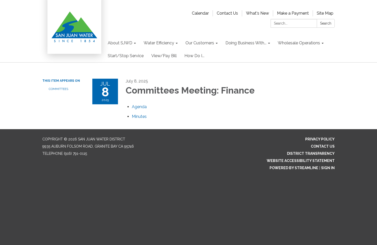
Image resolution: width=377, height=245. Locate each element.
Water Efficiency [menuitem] (159, 42)
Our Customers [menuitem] (199, 42)
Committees (58, 89)
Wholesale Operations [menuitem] (299, 42)
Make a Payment (293, 13)
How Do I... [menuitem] (194, 55)
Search (325, 23)
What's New (257, 13)
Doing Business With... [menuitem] (245, 42)
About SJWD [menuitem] (120, 42)
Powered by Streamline (294, 168)
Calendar (200, 13)
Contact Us (227, 13)
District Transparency (311, 153)
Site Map (325, 13)
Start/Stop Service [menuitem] (126, 55)
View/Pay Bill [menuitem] (164, 55)
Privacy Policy (320, 139)
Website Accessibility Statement (301, 161)
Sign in (328, 168)
